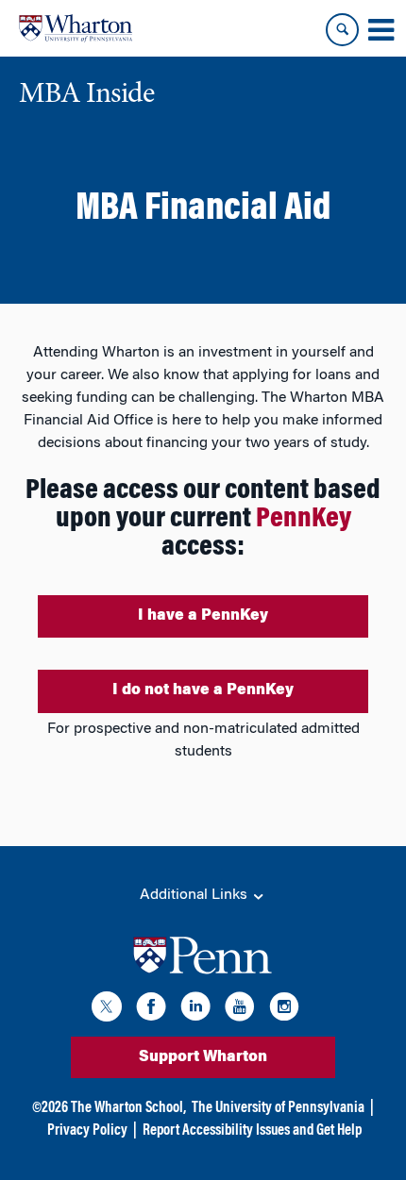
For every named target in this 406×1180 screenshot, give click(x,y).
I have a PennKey (203, 615)
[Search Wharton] (342, 29)
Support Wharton (203, 1057)
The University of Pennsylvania (278, 1108)
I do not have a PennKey (203, 690)
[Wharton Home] (75, 28)
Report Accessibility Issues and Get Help (252, 1130)
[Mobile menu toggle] (380, 30)
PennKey (303, 520)
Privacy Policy (87, 1130)
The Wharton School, (128, 1108)
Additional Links (195, 895)
